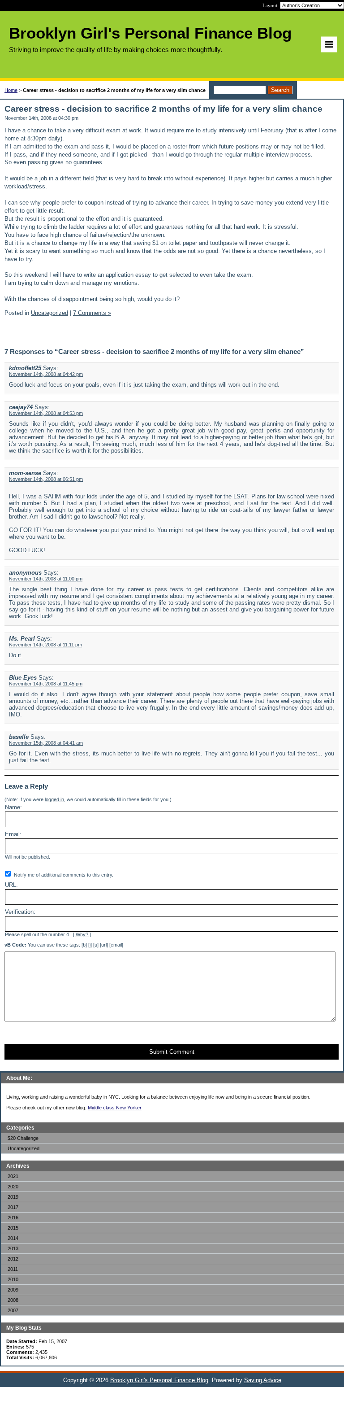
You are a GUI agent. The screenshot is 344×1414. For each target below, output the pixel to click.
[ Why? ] (82, 934)
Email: (13, 834)
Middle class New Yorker (115, 1107)
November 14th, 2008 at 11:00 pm (45, 578)
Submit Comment (171, 1051)
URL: (11, 885)
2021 (13, 1176)
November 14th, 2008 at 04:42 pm (46, 374)
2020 (13, 1186)
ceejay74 (21, 407)
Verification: (20, 911)
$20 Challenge (23, 1138)
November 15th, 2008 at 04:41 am (46, 743)
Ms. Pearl (22, 638)
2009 (13, 1289)
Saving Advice (262, 1380)
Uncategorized (23, 1148)
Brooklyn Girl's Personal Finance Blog (159, 1380)
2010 (13, 1279)
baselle (19, 736)
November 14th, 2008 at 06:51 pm (46, 479)
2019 (13, 1197)
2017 (13, 1207)
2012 (13, 1258)
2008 (13, 1300)
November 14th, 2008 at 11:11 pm (45, 644)
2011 (13, 1269)
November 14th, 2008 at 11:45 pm (45, 683)
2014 (13, 1238)
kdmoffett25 (25, 368)
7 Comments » (92, 313)
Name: (13, 807)
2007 (13, 1310)
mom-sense (25, 473)
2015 (13, 1228)
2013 (13, 1248)
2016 (13, 1217)
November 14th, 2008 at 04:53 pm (46, 413)
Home (10, 90)
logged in (54, 799)
